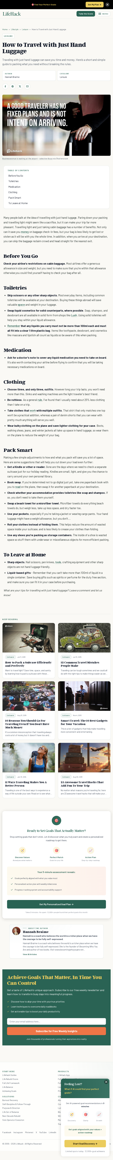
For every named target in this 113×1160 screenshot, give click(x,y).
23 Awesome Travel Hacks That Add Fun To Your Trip (82, 784)
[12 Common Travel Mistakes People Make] (84, 637)
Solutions (8, 1096)
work (33, 410)
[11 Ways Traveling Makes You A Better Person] (29, 757)
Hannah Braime (12, 77)
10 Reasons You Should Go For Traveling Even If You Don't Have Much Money (27, 724)
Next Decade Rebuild (11, 1116)
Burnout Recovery (10, 1100)
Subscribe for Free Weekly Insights (56, 1031)
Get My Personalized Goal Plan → (56, 904)
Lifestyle (14, 29)
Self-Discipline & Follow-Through (16, 1104)
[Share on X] (20, 86)
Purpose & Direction (11, 1108)
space (21, 304)
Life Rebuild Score (10, 1079)
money (25, 231)
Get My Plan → (94, 4)
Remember (13, 326)
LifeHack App (64, 1075)
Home (5, 29)
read (18, 486)
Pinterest (29, 1132)
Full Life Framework (10, 1083)
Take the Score (86, 13)
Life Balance (7, 1087)
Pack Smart (14, 197)
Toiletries (13, 181)
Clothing (12, 192)
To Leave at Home (18, 203)
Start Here (8, 1071)
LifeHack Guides (9, 1075)
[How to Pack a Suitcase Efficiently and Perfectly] (29, 637)
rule (40, 399)
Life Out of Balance (10, 1112)
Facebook (6, 1132)
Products (63, 1071)
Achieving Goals (9, 1091)
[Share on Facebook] (5, 86)
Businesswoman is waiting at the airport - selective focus (27, 158)
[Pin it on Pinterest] (13, 86)
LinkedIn (52, 1132)
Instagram (18, 1132)
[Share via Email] (27, 86)
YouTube (42, 1132)
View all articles (30, 954)
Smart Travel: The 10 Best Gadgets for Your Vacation (84, 722)
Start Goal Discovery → (85, 1143)
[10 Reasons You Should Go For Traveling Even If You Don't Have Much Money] (29, 696)
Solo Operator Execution (13, 1120)
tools (58, 562)
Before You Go (15, 175)
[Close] (107, 5)
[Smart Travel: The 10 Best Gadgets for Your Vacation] (84, 696)
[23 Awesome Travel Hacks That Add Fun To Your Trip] (84, 757)
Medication (14, 186)
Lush (74, 315)
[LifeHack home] (11, 13)
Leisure (25, 29)
